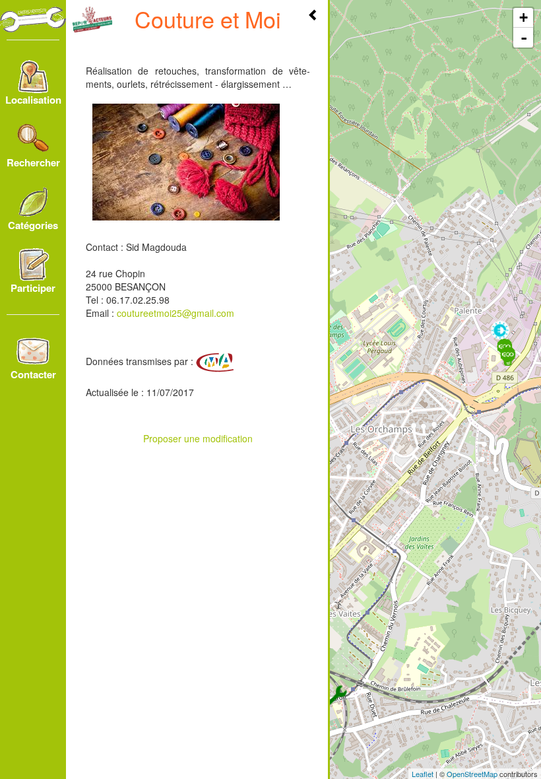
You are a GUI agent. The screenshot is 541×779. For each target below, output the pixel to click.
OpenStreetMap (472, 773)
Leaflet (422, 773)
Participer (33, 288)
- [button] (523, 37)
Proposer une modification (198, 438)
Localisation (33, 99)
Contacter (33, 374)
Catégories (33, 225)
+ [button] (523, 17)
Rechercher (33, 162)
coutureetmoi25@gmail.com (175, 313)
